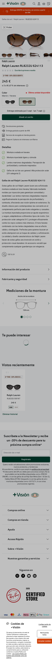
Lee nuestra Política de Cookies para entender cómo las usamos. (16, 656)
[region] (26, 640)
